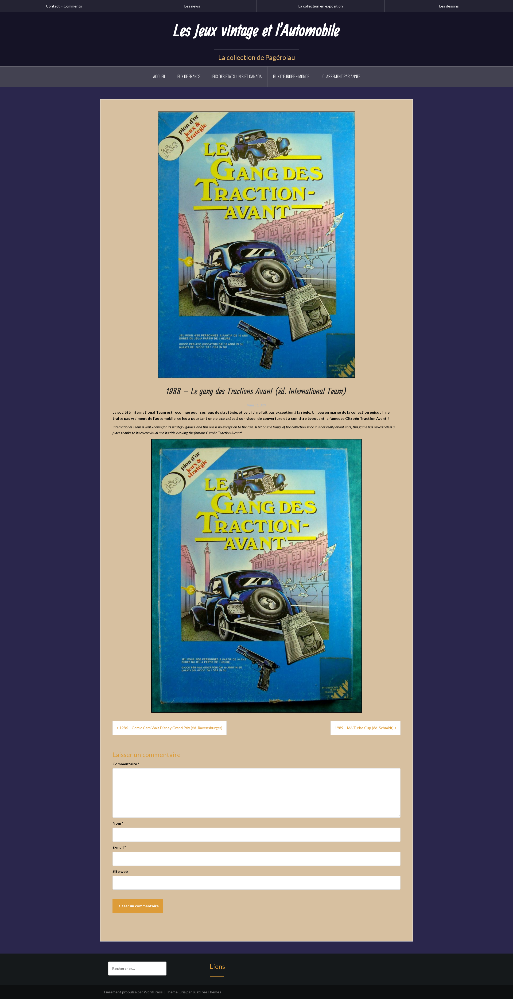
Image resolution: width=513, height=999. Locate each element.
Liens (217, 966)
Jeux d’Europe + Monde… (292, 76)
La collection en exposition (320, 6)
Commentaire (125, 764)
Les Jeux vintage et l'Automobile (256, 31)
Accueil (159, 76)
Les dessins (449, 6)
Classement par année (341, 76)
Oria (182, 992)
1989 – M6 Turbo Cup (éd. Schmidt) (364, 727)
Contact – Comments (64, 6)
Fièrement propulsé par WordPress (133, 992)
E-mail (119, 847)
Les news (192, 6)
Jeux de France (188, 76)
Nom (117, 823)
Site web (120, 871)
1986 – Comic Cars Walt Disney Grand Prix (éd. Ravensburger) (170, 727)
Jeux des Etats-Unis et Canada (236, 76)
